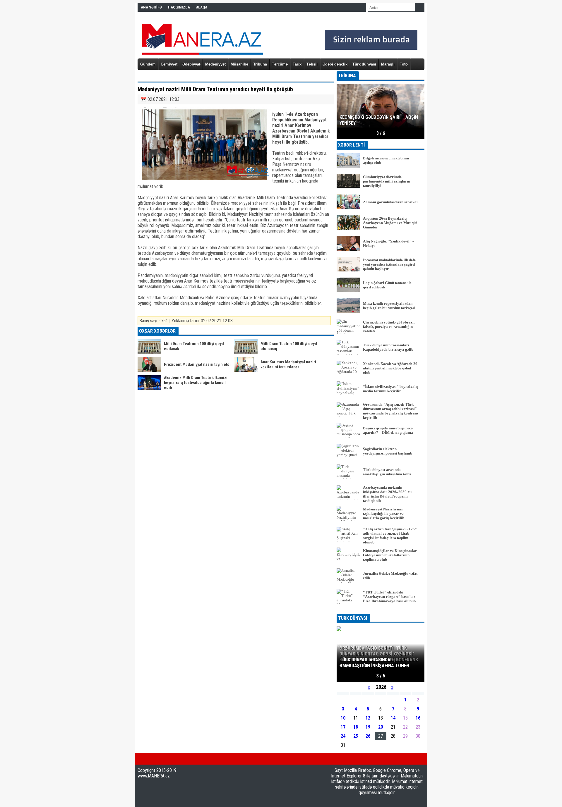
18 (355, 727)
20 (380, 727)
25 (355, 736)
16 (418, 718)
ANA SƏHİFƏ (151, 7)
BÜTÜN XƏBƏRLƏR (380, 610)
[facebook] (139, 759)
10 (343, 718)
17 (343, 727)
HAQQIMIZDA (179, 7)
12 (368, 718)
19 (368, 727)
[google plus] (158, 759)
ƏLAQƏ (201, 7)
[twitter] (148, 759)
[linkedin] (167, 759)
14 (393, 718)
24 (343, 736)
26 (368, 736)
